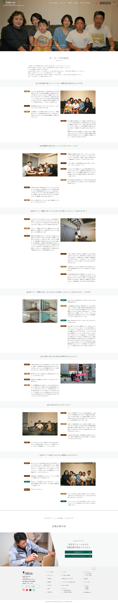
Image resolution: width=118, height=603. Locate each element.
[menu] (114, 3)
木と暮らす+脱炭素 (66, 575)
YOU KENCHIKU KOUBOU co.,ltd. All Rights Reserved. (62, 601)
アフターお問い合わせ (105, 3)
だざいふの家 (88, 575)
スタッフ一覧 (86, 582)
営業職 (86, 587)
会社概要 (86, 578)
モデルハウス (63, 2)
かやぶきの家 (88, 573)
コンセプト (64, 571)
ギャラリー (64, 588)
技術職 (86, 589)
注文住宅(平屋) (67, 590)
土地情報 (70, 2)
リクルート (86, 585)
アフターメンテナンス (78, 556)
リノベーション (87, 571)
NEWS (49, 588)
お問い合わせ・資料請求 (85, 2)
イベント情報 (50, 571)
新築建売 (76, 2)
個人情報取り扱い (87, 592)
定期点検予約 (78, 552)
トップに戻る (59, 518)
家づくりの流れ (65, 585)
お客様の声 (50, 592)
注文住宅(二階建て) (68, 592)
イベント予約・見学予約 (53, 2)
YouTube (50, 585)
